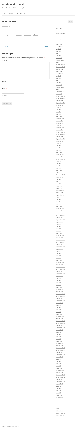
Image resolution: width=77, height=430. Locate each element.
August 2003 (59, 384)
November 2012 (60, 159)
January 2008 (59, 265)
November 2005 (60, 323)
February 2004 (60, 370)
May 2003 (58, 390)
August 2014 (59, 123)
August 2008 (59, 249)
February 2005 (60, 343)
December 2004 (60, 348)
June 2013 (58, 145)
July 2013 (58, 143)
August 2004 (59, 357)
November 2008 (60, 242)
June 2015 (58, 109)
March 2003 (59, 395)
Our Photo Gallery (61, 33)
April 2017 (58, 82)
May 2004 (58, 363)
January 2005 (59, 345)
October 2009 (59, 217)
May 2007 (58, 283)
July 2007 (58, 278)
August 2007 (59, 276)
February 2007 (60, 289)
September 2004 (60, 354)
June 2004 (58, 361)
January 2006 (59, 318)
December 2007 (60, 267)
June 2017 (58, 78)
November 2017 (60, 67)
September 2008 (60, 247)
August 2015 (59, 105)
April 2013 (58, 150)
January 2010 (59, 211)
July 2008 (58, 251)
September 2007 (60, 274)
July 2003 (58, 386)
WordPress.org (60, 415)
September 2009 (60, 220)
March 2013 (59, 152)
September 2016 (60, 91)
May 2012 (58, 166)
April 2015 (58, 114)
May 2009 (58, 229)
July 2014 (58, 125)
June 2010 (58, 199)
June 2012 (58, 163)
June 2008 (58, 253)
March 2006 (59, 314)
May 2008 (58, 256)
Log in (57, 408)
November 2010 (60, 190)
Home (4, 13)
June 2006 (58, 307)
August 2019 (59, 46)
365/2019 (19, 35)
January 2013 (59, 157)
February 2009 (60, 235)
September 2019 (60, 44)
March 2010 (59, 206)
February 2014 (60, 127)
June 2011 (58, 179)
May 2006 (58, 309)
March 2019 (59, 58)
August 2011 (59, 177)
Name (4, 81)
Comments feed (60, 413)
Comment (5, 60)
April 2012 (58, 168)
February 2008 (60, 262)
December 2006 (60, 294)
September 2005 (60, 327)
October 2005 (59, 325)
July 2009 (58, 224)
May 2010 (58, 202)
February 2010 (60, 208)
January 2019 (59, 62)
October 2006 (59, 298)
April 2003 (58, 393)
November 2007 (60, 269)
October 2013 (59, 136)
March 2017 (59, 85)
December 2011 (60, 175)
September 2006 (60, 300)
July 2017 (58, 76)
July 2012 (58, 161)
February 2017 (60, 87)
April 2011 (58, 184)
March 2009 (59, 233)
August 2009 (59, 222)
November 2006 (60, 296)
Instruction (21, 13)
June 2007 (58, 280)
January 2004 (59, 372)
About (11, 13)
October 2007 (59, 271)
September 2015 (60, 103)
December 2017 (60, 64)
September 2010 (60, 195)
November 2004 (60, 350)
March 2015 (59, 116)
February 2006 (60, 316)
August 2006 (59, 303)
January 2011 (59, 188)
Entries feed (59, 411)
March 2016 (59, 94)
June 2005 (58, 334)
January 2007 (59, 292)
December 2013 (60, 132)
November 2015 (60, 98)
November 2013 (60, 134)
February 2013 (60, 154)
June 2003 (58, 388)
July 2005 (58, 332)
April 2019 (58, 55)
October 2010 (59, 193)
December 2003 (60, 375)
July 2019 (58, 49)
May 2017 (58, 80)
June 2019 (58, 51)
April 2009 (58, 231)
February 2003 (60, 397)
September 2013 (60, 139)
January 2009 (59, 238)
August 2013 (59, 141)
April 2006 (58, 312)
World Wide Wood (13, 4)
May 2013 (58, 148)
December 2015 (60, 96)
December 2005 (60, 321)
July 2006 (58, 305)
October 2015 (59, 100)
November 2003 (60, 377)
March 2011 (59, 186)
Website (4, 96)
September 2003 (60, 381)
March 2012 (59, 170)
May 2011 (58, 181)
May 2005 (58, 336)
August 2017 (59, 73)
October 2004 (59, 352)
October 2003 (59, 379)
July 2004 (58, 359)
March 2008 (59, 260)
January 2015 (59, 121)
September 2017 (60, 71)
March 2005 (59, 341)
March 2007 (59, 287)
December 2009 (60, 213)
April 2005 (58, 339)
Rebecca (35, 35)
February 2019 (60, 60)
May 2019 (58, 53)
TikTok (5, 47)
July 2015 (58, 107)
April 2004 (58, 366)
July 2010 (58, 197)
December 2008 (60, 240)
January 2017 (59, 89)
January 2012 (59, 172)
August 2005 (59, 330)
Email (4, 88)
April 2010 (58, 204)
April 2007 (58, 285)
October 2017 (59, 69)
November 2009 (60, 215)
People (46, 47)
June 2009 (58, 226)
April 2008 (58, 258)
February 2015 (60, 118)
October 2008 (59, 244)
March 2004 (59, 368)
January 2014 (59, 130)
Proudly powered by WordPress (10, 426)
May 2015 (58, 112)
